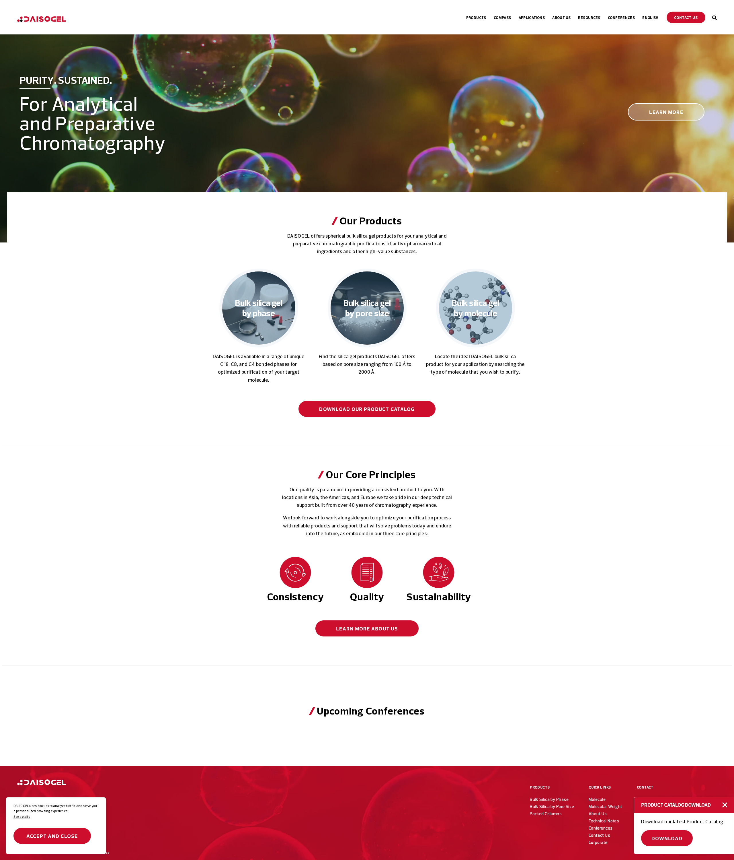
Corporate (598, 842)
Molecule (597, 799)
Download (667, 838)
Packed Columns (546, 813)
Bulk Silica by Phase (549, 799)
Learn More (666, 112)
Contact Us (599, 835)
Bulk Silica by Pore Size (552, 806)
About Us (367, 628)
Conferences (601, 828)
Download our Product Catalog (367, 409)
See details (21, 817)
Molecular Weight (605, 806)
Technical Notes (604, 821)
